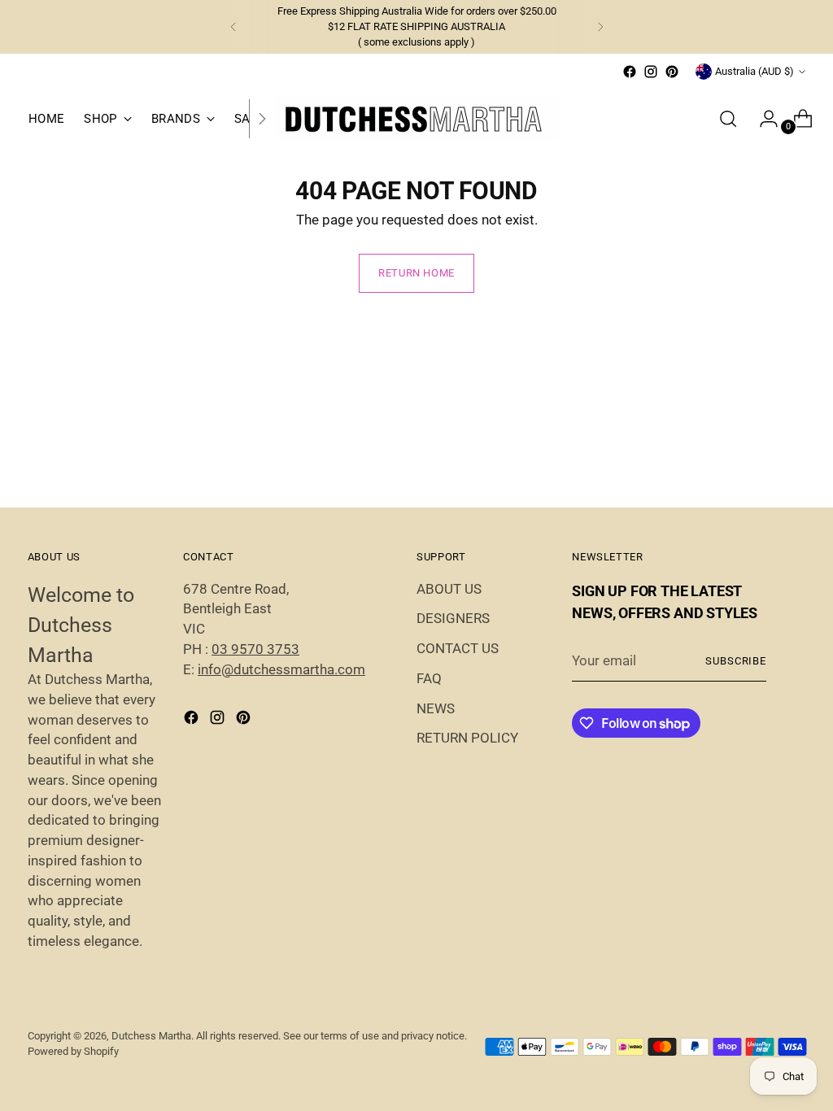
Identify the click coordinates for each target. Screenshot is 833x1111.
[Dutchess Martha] (416, 119)
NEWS (435, 709)
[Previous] (233, 27)
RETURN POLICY (467, 738)
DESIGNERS (453, 618)
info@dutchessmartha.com (281, 669)
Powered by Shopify (73, 1051)
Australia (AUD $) (754, 71)
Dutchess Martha (151, 1036)
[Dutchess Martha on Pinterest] (672, 71)
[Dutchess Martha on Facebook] (629, 71)
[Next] (600, 27)
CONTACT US (457, 648)
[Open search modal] (728, 118)
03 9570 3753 (255, 649)
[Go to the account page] (762, 118)
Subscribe (736, 661)
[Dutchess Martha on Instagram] (650, 71)
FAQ (429, 678)
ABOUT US (449, 589)
